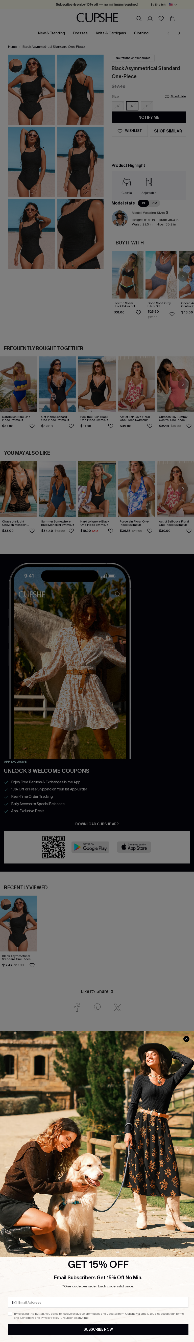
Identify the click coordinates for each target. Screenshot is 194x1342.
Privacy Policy (50, 1318)
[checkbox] (10, 1314)
